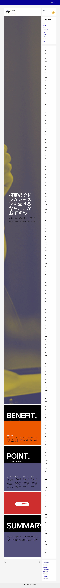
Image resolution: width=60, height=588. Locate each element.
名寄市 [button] (45, 131)
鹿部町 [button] (45, 328)
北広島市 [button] (46, 77)
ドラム (44, 32)
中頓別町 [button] (46, 250)
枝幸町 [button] (45, 247)
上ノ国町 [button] (46, 468)
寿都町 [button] (45, 379)
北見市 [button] (45, 80)
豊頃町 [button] (45, 436)
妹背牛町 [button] (46, 244)
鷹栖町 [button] (45, 306)
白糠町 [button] (45, 374)
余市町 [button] (45, 541)
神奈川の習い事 (46, 569)
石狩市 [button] (45, 58)
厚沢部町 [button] (46, 463)
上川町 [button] (45, 293)
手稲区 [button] (45, 101)
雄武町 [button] (45, 503)
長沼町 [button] (45, 522)
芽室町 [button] (45, 258)
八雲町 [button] (45, 476)
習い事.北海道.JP (52, 2)
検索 (44, 10)
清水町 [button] (45, 298)
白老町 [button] (45, 371)
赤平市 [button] (45, 47)
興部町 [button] (45, 506)
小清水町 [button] (46, 366)
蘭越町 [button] (45, 217)
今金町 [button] (45, 382)
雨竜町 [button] (45, 231)
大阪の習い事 (45, 574)
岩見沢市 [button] (46, 61)
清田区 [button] (45, 93)
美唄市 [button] (45, 142)
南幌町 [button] (45, 398)
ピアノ (44, 36)
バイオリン (45, 34)
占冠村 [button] (45, 536)
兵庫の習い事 (45, 576)
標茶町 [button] (45, 333)
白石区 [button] (45, 96)
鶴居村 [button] (45, 169)
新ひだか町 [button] (46, 460)
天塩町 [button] (45, 406)
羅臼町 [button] (45, 498)
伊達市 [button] (45, 123)
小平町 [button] (45, 552)
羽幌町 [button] (45, 428)
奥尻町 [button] (45, 255)
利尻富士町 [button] (46, 549)
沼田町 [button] (45, 236)
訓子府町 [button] (46, 420)
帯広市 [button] (45, 74)
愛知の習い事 (45, 573)
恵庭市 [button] (45, 66)
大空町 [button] (45, 182)
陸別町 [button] (45, 174)
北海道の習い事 (46, 562)
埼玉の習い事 (45, 564)
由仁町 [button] (45, 525)
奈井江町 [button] (46, 393)
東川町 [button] (45, 317)
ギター (44, 27)
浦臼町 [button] (45, 277)
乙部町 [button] (45, 455)
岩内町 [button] (45, 220)
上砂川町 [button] (46, 387)
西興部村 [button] (46, 514)
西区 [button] (45, 107)
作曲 (44, 41)
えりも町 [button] (46, 487)
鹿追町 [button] (45, 271)
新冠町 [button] (45, 452)
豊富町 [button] (45, 409)
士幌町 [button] (45, 274)
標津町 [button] (45, 352)
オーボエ (45, 25)
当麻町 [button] (45, 309)
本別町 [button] (45, 444)
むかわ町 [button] (46, 533)
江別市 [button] (45, 69)
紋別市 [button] (45, 158)
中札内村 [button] (46, 263)
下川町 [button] (45, 301)
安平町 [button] (45, 530)
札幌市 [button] (45, 85)
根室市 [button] (45, 134)
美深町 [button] (45, 441)
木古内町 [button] (46, 285)
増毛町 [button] (45, 490)
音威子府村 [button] (46, 449)
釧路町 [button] (45, 339)
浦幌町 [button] (45, 414)
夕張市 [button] (45, 161)
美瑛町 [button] (45, 312)
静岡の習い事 (45, 571)
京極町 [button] (45, 193)
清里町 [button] (45, 363)
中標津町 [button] (46, 355)
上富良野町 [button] (46, 390)
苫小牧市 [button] (46, 128)
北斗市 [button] (45, 150)
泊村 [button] (45, 482)
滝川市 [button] (45, 120)
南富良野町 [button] (46, 401)
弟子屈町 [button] (46, 336)
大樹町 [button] (45, 471)
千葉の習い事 (45, 565)
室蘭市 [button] (45, 155)
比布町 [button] (45, 320)
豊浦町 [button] (45, 201)
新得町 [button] (45, 304)
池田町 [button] (45, 433)
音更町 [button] (45, 266)
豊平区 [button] (45, 104)
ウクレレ (45, 23)
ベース (44, 38)
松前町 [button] (45, 495)
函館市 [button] (45, 139)
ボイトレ (45, 39)
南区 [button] (45, 112)
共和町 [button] (45, 223)
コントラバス (45, 29)
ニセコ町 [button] (46, 204)
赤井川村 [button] (46, 544)
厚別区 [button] (45, 88)
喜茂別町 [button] (46, 190)
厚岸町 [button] (45, 177)
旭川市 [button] (45, 50)
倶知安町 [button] (46, 196)
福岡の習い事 (45, 578)
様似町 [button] (45, 344)
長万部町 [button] (46, 517)
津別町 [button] (45, 185)
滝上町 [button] (45, 509)
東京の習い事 (45, 567)
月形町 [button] (45, 282)
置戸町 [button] (45, 417)
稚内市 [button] (45, 166)
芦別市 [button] (45, 53)
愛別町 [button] (45, 290)
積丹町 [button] (45, 360)
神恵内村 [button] (46, 479)
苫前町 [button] (45, 425)
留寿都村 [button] (46, 209)
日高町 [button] (45, 347)
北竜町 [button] (45, 239)
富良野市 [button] (46, 147)
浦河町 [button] (45, 228)
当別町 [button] (45, 212)
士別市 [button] (45, 115)
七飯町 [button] (45, 325)
